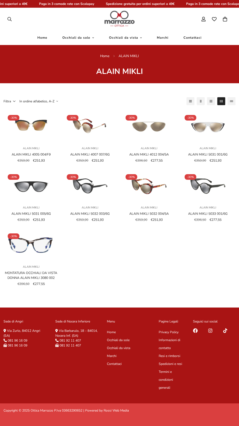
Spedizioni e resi (170, 364)
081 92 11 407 (70, 340)
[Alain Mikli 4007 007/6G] (90, 126)
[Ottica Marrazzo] (119, 19)
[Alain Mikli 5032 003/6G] (90, 185)
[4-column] (221, 101)
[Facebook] (195, 330)
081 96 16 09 (17, 340)
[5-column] (231, 101)
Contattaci (192, 38)
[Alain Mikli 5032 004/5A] (149, 185)
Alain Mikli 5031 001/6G (208, 154)
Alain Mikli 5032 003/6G (90, 213)
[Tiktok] (225, 330)
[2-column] (201, 101)
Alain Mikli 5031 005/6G (31, 213)
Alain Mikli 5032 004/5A (149, 213)
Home (42, 38)
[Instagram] (210, 330)
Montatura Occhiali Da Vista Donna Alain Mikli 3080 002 (31, 275)
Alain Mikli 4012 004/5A (149, 154)
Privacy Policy (169, 332)
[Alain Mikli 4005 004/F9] (31, 126)
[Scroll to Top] (230, 400)
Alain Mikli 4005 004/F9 (31, 154)
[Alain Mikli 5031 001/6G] (208, 126)
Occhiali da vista (123, 38)
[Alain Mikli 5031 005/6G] (31, 185)
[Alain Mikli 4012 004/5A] (149, 126)
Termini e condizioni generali (166, 380)
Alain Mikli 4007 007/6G (90, 154)
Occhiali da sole (76, 38)
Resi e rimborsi (169, 356)
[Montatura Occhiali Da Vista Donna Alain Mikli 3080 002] (31, 244)
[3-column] (211, 101)
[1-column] (190, 101)
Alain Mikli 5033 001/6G (208, 213)
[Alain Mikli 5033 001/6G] (208, 185)
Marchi (163, 38)
